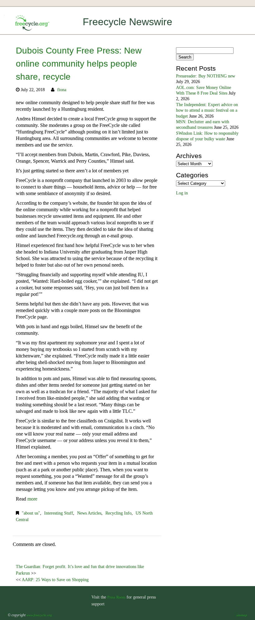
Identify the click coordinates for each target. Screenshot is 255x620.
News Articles (89, 513)
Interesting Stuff (58, 513)
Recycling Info (118, 513)
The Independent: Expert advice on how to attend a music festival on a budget (207, 110)
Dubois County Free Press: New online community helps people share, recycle (78, 64)
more (32, 498)
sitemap (241, 615)
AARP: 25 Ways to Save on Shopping (55, 579)
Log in (182, 193)
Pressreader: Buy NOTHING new (205, 76)
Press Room (116, 597)
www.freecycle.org (39, 615)
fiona (61, 89)
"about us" (31, 513)
